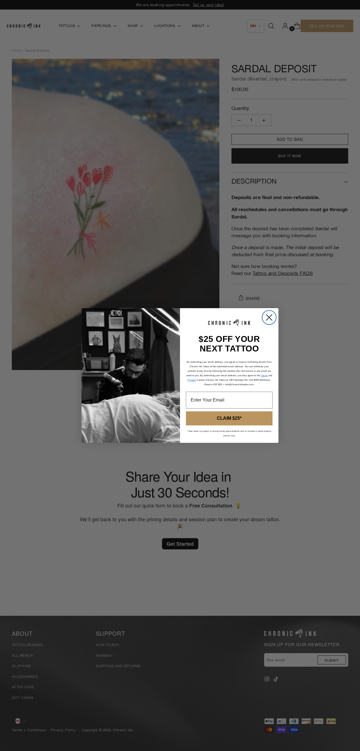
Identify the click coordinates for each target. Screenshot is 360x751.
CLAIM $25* (229, 418)
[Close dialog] (269, 317)
